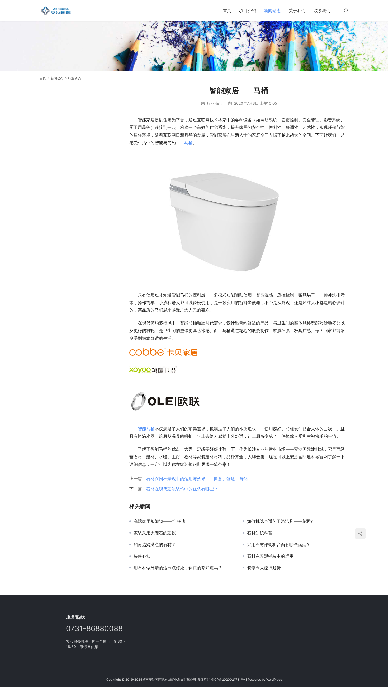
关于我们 (297, 10)
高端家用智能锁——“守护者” (160, 521)
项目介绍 (247, 10)
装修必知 (142, 556)
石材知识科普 (259, 532)
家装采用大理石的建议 (155, 532)
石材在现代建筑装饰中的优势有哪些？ (182, 488)
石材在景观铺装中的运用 (270, 556)
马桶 (188, 142)
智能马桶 (146, 428)
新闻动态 (272, 10)
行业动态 (214, 103)
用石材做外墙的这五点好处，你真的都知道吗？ (178, 567)
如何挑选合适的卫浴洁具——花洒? (280, 521)
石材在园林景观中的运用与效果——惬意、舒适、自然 (197, 478)
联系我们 (322, 10)
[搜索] (346, 10)
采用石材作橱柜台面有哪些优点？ (278, 544)
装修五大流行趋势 (264, 567)
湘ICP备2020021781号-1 (228, 679)
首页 (227, 10)
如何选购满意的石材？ (155, 544)
